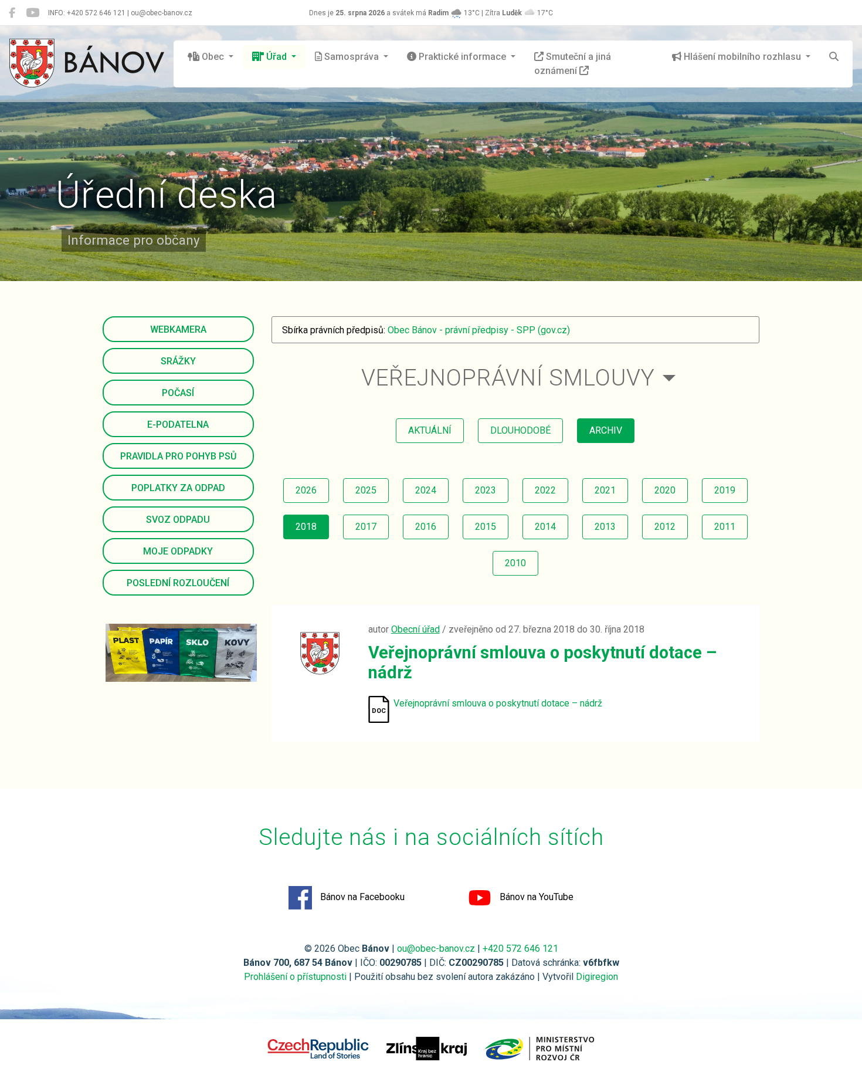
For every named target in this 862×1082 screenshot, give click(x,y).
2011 (724, 526)
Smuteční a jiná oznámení (572, 63)
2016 (425, 526)
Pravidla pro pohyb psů (178, 456)
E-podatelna (178, 424)
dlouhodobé (520, 430)
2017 (365, 526)
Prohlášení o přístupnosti (295, 976)
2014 (545, 526)
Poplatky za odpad (178, 487)
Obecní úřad (415, 629)
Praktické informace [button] (462, 56)
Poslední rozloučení (178, 583)
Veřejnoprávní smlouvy (508, 377)
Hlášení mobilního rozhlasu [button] (742, 56)
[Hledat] (834, 57)
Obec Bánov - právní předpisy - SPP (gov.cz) (479, 330)
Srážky (178, 361)
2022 (545, 490)
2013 (605, 526)
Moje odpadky (178, 551)
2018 (306, 526)
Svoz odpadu (178, 519)
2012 (665, 526)
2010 (515, 563)
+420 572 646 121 (520, 948)
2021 (605, 490)
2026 (306, 490)
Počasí (178, 392)
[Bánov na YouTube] (32, 13)
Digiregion (597, 976)
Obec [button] (212, 56)
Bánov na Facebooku (361, 897)
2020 (665, 490)
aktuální (430, 430)
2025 (365, 490)
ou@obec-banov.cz (436, 948)
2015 (485, 526)
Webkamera (178, 329)
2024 (425, 490)
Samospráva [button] (351, 56)
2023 (485, 490)
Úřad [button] (276, 56)
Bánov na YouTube (535, 897)
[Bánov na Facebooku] (12, 13)
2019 (724, 490)
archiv (605, 430)
